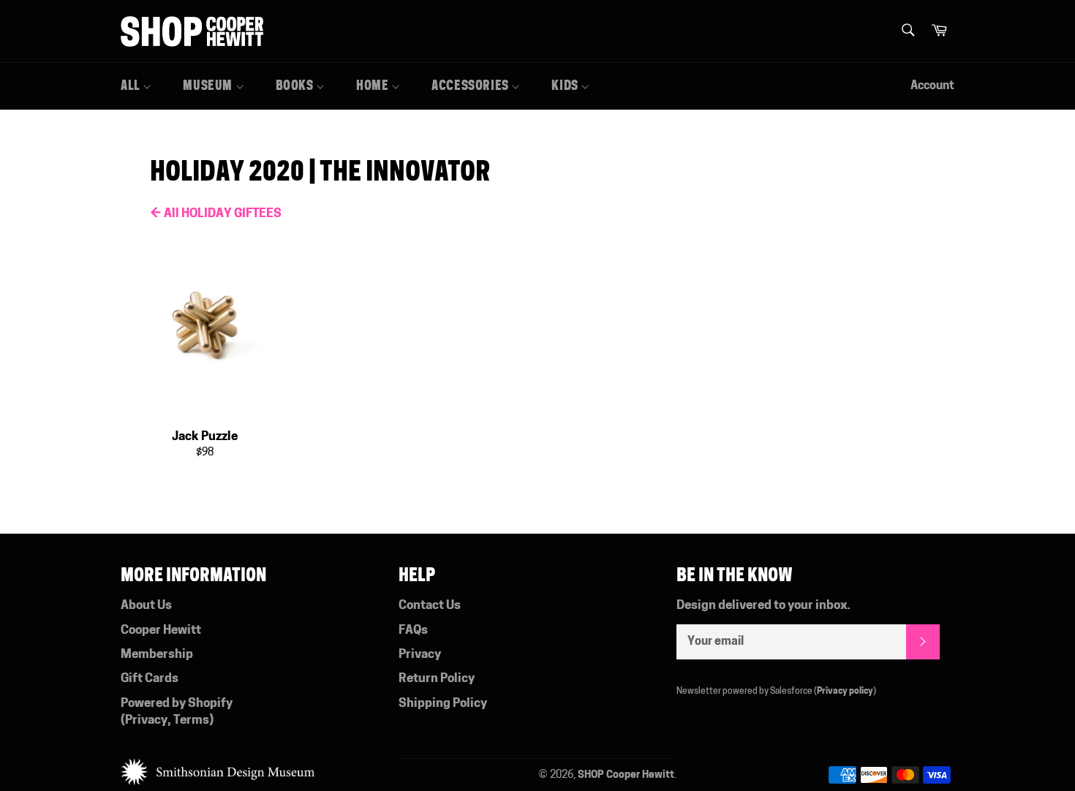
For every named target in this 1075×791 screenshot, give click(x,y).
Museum (209, 85)
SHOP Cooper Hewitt (626, 775)
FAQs (413, 630)
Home (373, 85)
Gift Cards (149, 679)
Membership (157, 654)
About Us (146, 605)
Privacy (146, 720)
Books (296, 85)
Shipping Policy (443, 703)
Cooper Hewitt (161, 630)
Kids (566, 85)
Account (932, 86)
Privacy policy (845, 691)
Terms (191, 720)
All (132, 85)
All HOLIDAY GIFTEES (216, 214)
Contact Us (430, 605)
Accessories (471, 85)
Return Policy (437, 679)
